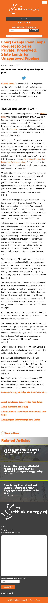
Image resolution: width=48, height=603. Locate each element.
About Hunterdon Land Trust (14, 407)
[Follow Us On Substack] (29, 23)
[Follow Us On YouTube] (27, 23)
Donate (24, 19)
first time (13, 129)
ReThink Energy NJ (12, 538)
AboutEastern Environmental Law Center (20, 420)
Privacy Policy (35, 600)
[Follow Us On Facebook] (18, 23)
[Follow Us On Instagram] (23, 23)
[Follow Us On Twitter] (21, 23)
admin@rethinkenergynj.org (10, 532)
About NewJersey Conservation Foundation (22, 402)
